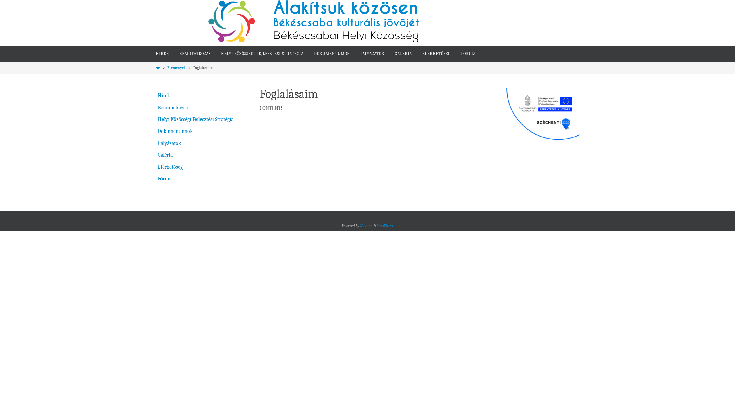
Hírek (164, 96)
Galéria (165, 155)
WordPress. (385, 226)
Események (176, 67)
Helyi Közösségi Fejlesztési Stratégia (195, 119)
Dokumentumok (175, 131)
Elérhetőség (170, 167)
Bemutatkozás (173, 108)
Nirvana (366, 226)
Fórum (165, 179)
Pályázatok (169, 143)
